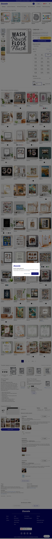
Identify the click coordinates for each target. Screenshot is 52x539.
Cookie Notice (26, 269)
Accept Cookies (35, 273)
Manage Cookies (27, 273)
